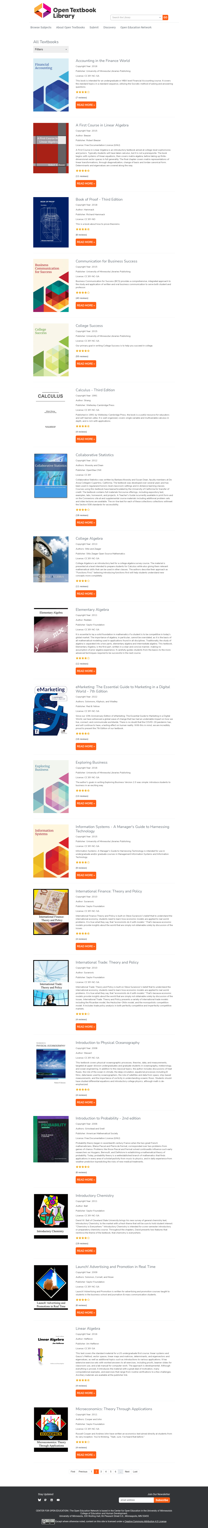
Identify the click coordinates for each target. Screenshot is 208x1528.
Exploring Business (92, 762)
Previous (83, 1471)
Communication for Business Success (106, 261)
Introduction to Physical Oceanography (108, 1042)
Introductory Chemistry (95, 1195)
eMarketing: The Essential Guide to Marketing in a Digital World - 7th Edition (123, 689)
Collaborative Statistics (95, 455)
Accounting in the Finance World (103, 60)
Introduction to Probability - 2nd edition (108, 1118)
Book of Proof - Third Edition (99, 199)
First (73, 1471)
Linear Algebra (88, 1328)
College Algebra (89, 538)
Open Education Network (136, 27)
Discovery (109, 27)
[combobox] (135, 17)
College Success (89, 325)
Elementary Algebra (92, 609)
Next (127, 1471)
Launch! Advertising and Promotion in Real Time (116, 1266)
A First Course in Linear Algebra (102, 125)
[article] (104, 87)
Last (135, 1471)
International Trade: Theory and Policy (107, 962)
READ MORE (85, 105)
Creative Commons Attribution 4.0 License (145, 1521)
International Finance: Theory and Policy (109, 891)
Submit (94, 27)
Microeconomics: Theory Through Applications (114, 1409)
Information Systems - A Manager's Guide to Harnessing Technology (122, 829)
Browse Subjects (40, 27)
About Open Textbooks (70, 27)
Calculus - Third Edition (95, 390)
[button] (51, 49)
